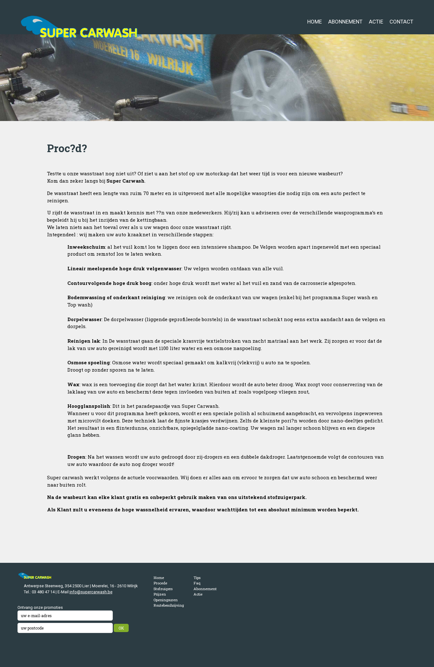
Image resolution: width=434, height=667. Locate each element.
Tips (196, 577)
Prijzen (159, 594)
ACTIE (376, 21)
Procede (160, 583)
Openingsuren (165, 599)
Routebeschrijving (168, 605)
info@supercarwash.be (91, 592)
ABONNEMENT (345, 21)
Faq (196, 583)
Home (158, 577)
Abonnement (205, 588)
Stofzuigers (163, 588)
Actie (197, 594)
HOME (314, 21)
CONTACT (401, 21)
